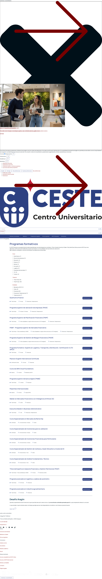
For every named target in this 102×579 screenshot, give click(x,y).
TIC (15, 272)
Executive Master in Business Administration (25, 409)
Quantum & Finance (17, 298)
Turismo (16, 274)
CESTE (1, 238)
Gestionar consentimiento (6, 577)
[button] (51, 75)
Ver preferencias (16, 171)
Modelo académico (4, 548)
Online (16, 289)
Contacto (2, 565)
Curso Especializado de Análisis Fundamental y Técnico (29, 459)
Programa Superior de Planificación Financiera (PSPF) (29, 318)
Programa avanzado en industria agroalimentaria (27, 489)
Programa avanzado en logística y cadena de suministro (29, 479)
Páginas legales (3, 568)
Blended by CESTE (18, 287)
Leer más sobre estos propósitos (10, 167)
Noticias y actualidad (4, 562)
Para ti (1, 551)
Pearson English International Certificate (24, 359)
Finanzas (17, 262)
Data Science (17, 256)
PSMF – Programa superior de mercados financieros (28, 328)
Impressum (5, 175)
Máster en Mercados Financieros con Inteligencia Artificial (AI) (32, 399)
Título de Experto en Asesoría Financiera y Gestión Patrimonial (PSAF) (34, 469)
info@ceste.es (3, 524)
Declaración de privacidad (8, 174)
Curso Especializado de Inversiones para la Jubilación (29, 429)
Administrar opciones (7, 163)
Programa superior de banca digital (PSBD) (25, 379)
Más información (86, 298)
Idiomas (16, 264)
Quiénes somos (3, 543)
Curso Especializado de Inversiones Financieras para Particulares (33, 439)
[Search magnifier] (101, 229)
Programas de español (35, 236)
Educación (17, 260)
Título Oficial (17, 279)
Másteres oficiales (4, 534)
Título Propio (18, 281)
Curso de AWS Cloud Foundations (21, 369)
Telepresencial (18, 295)
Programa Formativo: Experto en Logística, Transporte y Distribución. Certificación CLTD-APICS (41, 349)
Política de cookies (7, 172)
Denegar (9, 171)
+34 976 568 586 (3, 521)
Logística (16, 268)
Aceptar (3, 171)
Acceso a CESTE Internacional (6, 560)
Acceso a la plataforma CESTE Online (8, 557)
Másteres (25, 236)
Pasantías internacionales (20, 270)
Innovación (17, 266)
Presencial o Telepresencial (21, 293)
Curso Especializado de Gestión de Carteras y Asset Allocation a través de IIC (37, 449)
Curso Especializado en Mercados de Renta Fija (26, 419)
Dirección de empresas (20, 258)
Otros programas (45, 236)
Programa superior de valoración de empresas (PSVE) (29, 308)
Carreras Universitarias (14, 236)
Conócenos (63, 236)
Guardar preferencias (27, 171)
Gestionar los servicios (8, 164)
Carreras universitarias (5, 531)
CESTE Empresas (55, 236)
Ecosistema (2, 545)
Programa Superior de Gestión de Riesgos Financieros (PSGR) (31, 338)
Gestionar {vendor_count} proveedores (11, 166)
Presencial (17, 291)
